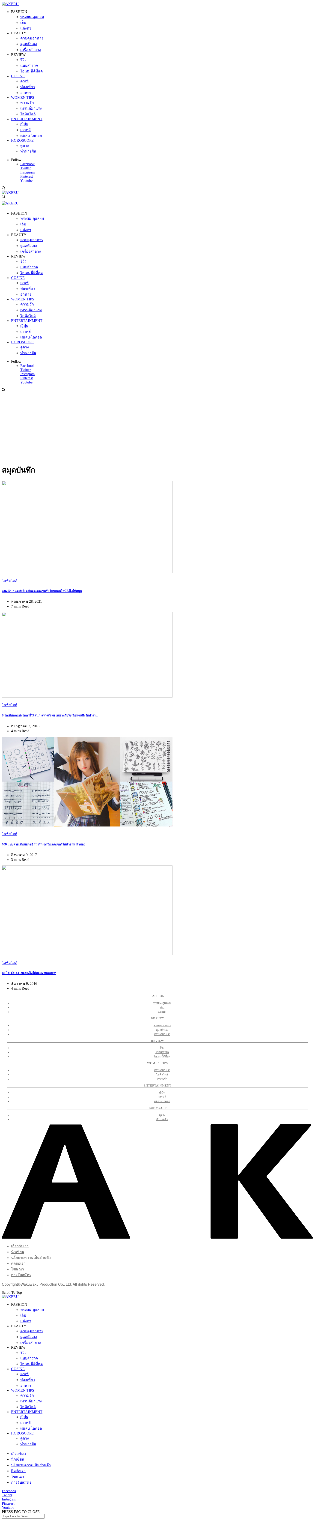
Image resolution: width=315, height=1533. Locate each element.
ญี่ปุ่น (162, 1092)
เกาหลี (162, 1097)
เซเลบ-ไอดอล (162, 1101)
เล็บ (162, 1007)
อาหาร (25, 1385)
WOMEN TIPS (22, 1390)
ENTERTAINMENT (26, 1412)
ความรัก (162, 1079)
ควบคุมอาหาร (162, 1025)
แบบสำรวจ (162, 1052)
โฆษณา (17, 1269)
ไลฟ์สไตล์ (9, 581)
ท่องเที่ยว (27, 1380)
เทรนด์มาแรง (162, 1034)
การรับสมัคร (21, 1275)
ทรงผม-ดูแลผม (162, 1003)
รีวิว (162, 1047)
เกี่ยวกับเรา (20, 1246)
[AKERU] (10, 4)
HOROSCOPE (22, 1433)
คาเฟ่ (24, 1374)
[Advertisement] (157, 427)
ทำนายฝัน (162, 1119)
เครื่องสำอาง (30, 1342)
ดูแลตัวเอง (162, 1029)
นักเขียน (17, 1252)
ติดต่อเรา (18, 1263)
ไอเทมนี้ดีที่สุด (162, 1056)
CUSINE (18, 1369)
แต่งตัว (162, 1011)
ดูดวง (162, 1115)
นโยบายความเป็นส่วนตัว (31, 1258)
